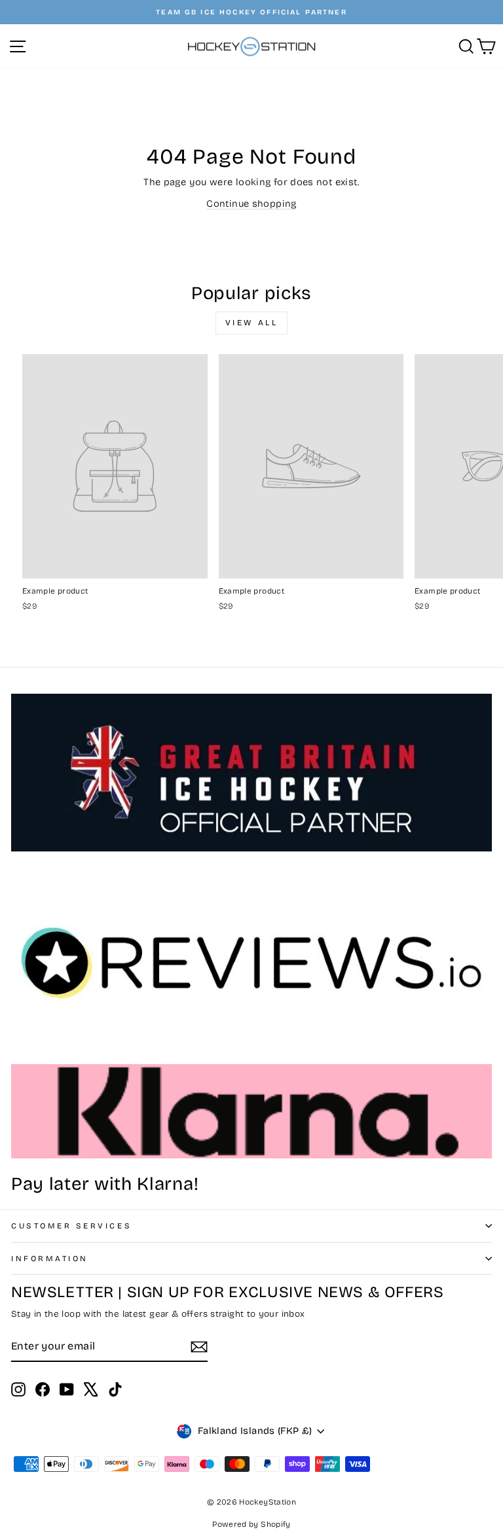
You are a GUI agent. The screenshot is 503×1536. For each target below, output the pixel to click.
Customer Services (71, 1225)
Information (49, 1258)
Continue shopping (251, 203)
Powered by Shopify (251, 1524)
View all (251, 322)
